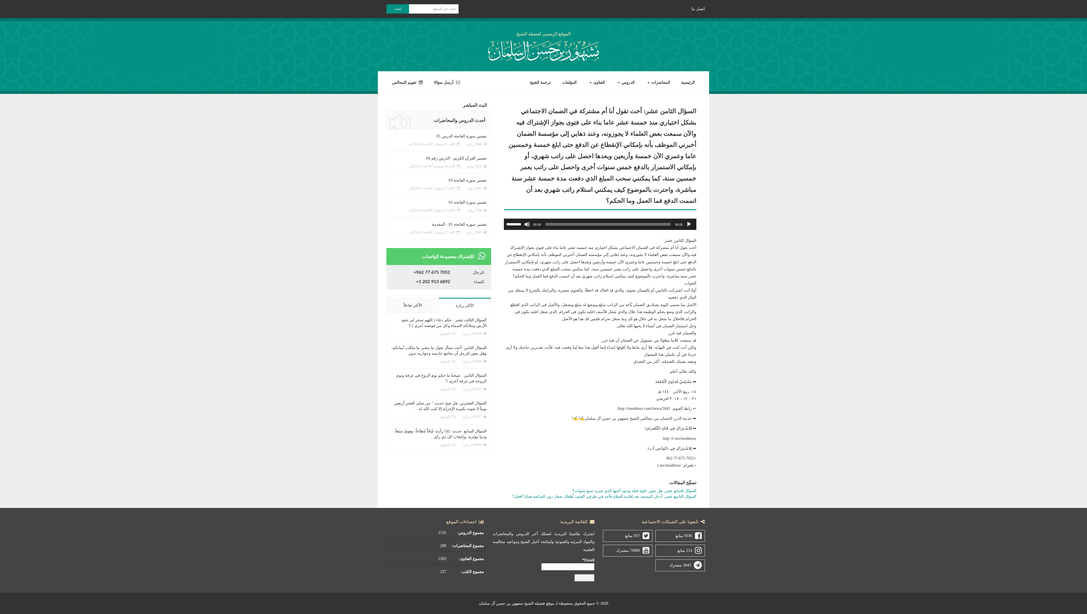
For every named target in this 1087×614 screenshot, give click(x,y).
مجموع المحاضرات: (468, 546)
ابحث (397, 9)
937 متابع (632, 536)
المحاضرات (660, 82)
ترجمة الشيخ (540, 82)
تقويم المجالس (405, 82)
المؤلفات (569, 82)
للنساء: (478, 282)
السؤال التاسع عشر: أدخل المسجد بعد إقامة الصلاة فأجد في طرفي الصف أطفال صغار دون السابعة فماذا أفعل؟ (604, 496)
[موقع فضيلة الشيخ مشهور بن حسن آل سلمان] (543, 49)
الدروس (627, 82)
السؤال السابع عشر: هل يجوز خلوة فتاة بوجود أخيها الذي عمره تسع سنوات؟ (634, 491)
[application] (600, 224)
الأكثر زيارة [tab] (465, 305)
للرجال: (478, 272)
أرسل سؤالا (444, 82)
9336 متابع (683, 536)
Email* (588, 560)
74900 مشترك (628, 550)
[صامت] (527, 224)
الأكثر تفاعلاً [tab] (412, 305)
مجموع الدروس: (470, 533)
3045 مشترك (680, 565)
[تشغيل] (689, 224)
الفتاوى (598, 82)
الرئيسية (688, 82)
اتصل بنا (698, 9)
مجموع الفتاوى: (471, 559)
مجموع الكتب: (472, 572)
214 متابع (684, 550)
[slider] (515, 224)
